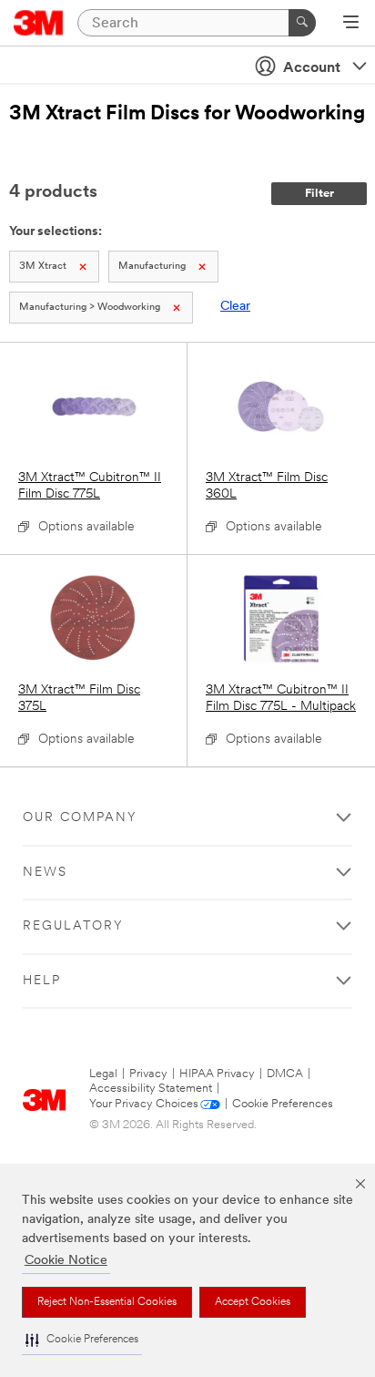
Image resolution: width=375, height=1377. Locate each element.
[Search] (302, 22)
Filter (319, 194)
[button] (82, 1340)
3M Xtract (42, 267)
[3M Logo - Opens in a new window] (39, 22)
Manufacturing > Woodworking (89, 308)
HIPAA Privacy (217, 1074)
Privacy (148, 1074)
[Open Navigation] (351, 23)
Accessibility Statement (150, 1088)
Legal (103, 1074)
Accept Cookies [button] (252, 1302)
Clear (235, 306)
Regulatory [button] (73, 926)
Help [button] (42, 981)
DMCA (285, 1074)
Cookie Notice (66, 1261)
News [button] (45, 872)
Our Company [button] (80, 818)
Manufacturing (152, 267)
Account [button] (311, 68)
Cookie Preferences (282, 1104)
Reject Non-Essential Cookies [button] (107, 1302)
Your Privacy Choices (143, 1104)
